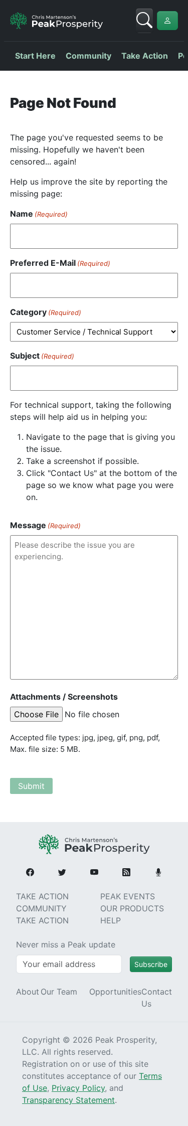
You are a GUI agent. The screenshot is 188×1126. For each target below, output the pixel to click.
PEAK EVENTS (127, 896)
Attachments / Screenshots (64, 697)
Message (45, 525)
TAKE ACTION (42, 896)
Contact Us (156, 998)
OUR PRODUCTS (132, 908)
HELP (110, 920)
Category (45, 312)
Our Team (59, 992)
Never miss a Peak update (65, 944)
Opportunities (115, 992)
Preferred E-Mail (60, 263)
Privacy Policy (78, 1088)
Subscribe (150, 964)
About (27, 992)
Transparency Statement (68, 1100)
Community (88, 56)
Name (39, 214)
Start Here (35, 56)
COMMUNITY (41, 908)
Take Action (144, 56)
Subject (42, 356)
